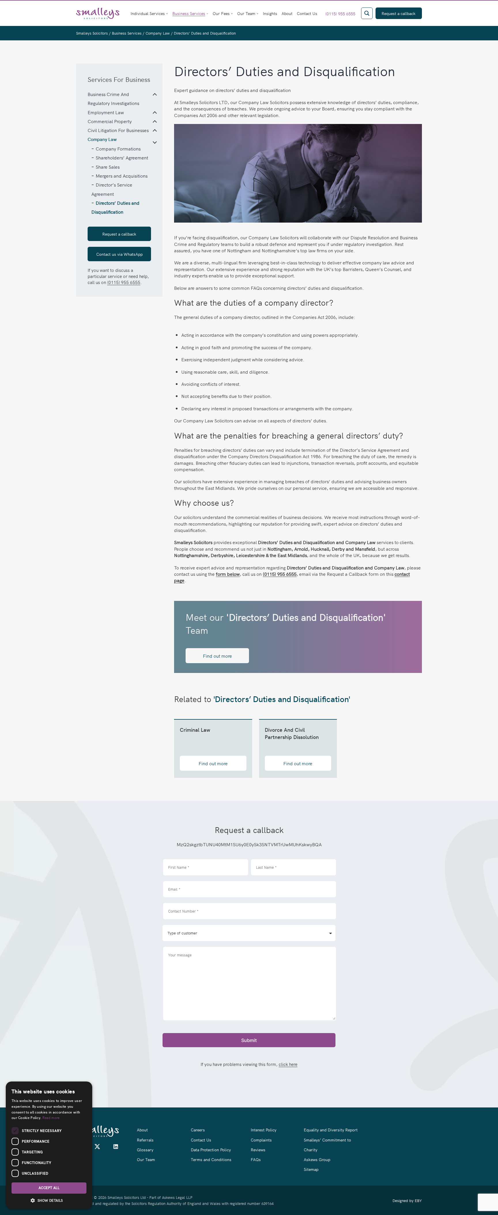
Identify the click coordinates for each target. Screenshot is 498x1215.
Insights (270, 13)
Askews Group (317, 1159)
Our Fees (221, 13)
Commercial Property (110, 121)
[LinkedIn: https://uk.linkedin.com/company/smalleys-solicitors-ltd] (116, 1148)
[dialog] (49, 1145)
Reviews (258, 1149)
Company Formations (118, 148)
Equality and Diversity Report (331, 1130)
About (287, 13)
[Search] (367, 13)
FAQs (256, 1159)
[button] (49, 1200)
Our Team (246, 13)
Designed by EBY (407, 1200)
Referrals (145, 1140)
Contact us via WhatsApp (119, 254)
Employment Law (106, 112)
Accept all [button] (49, 1188)
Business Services (188, 13)
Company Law (102, 139)
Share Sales (108, 166)
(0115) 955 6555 (340, 13)
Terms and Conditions (211, 1159)
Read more (51, 1117)
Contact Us (307, 13)
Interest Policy (263, 1130)
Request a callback (119, 234)
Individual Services (148, 13)
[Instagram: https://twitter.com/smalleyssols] (97, 1148)
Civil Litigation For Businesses (118, 130)
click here (288, 1064)
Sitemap (311, 1169)
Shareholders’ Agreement (122, 157)
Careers (198, 1130)
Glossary (145, 1149)
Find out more (217, 655)
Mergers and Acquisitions (122, 175)
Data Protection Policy (211, 1149)
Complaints (261, 1140)
